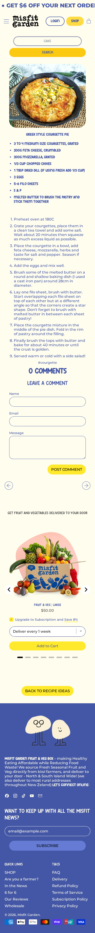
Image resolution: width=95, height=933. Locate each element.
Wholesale (14, 906)
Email (13, 413)
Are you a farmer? (22, 879)
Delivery (59, 879)
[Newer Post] (86, 485)
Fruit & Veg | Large (47, 605)
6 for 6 (10, 892)
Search (47, 52)
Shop (75, 21)
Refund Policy (65, 886)
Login (55, 21)
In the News (16, 886)
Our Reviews (16, 899)
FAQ (56, 872)
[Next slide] (85, 589)
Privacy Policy (65, 906)
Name (14, 394)
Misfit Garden (29, 915)
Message (16, 433)
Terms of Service (67, 892)
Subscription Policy (70, 899)
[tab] (20, 657)
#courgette (47, 363)
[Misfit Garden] (47, 730)
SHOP (10, 872)
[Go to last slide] (9, 589)
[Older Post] (9, 485)
